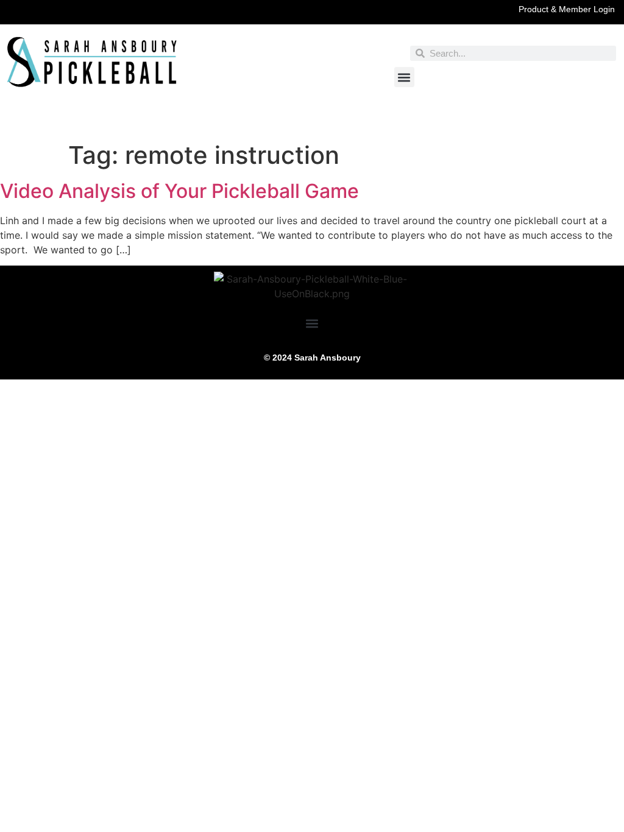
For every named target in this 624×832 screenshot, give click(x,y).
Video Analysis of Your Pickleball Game (179, 191)
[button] (404, 77)
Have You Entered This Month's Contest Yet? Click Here (312, 123)
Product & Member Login (567, 9)
